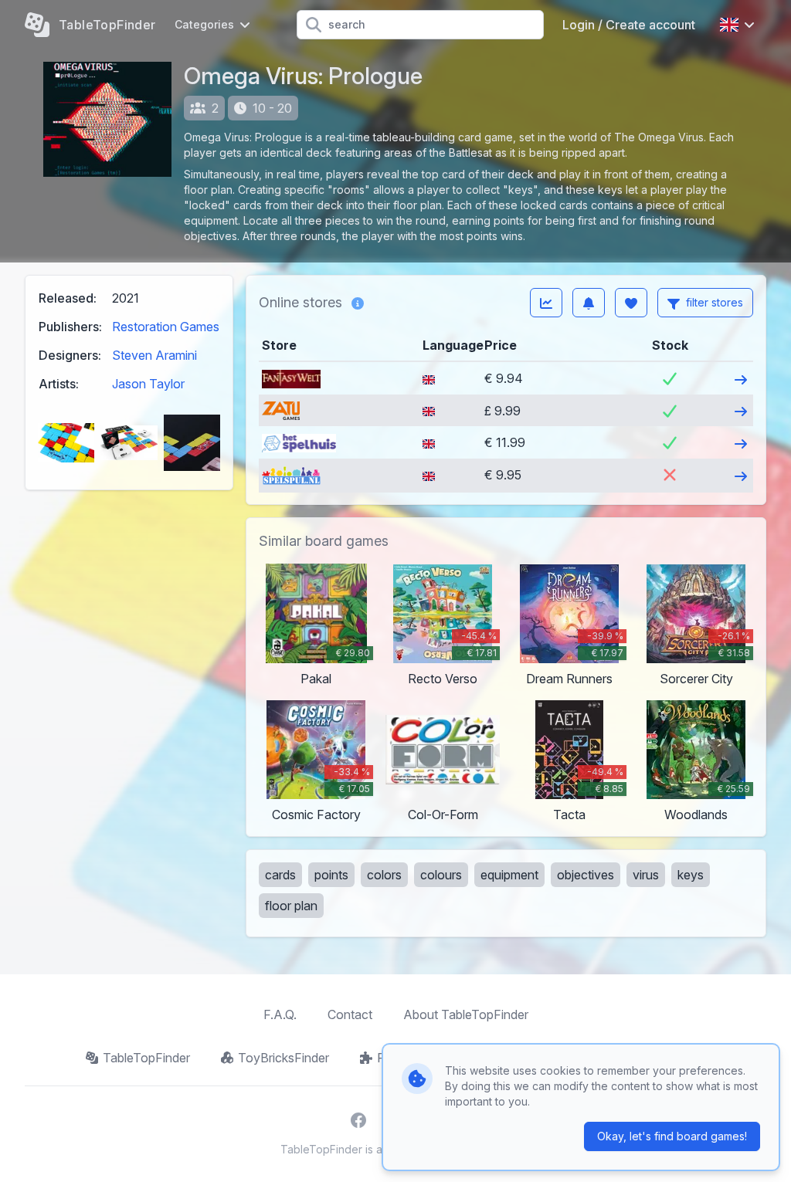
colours (441, 874)
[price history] (546, 302)
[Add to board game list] (631, 302)
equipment (509, 874)
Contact (350, 1014)
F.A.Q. (280, 1014)
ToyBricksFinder (283, 1057)
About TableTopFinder (465, 1014)
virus (646, 874)
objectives (585, 874)
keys (690, 874)
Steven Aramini (154, 355)
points (331, 874)
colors (384, 874)
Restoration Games (165, 326)
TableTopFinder (146, 1057)
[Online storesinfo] (357, 303)
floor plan (291, 905)
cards (280, 874)
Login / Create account (628, 24)
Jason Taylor (148, 383)
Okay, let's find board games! (672, 1136)
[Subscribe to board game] (588, 302)
